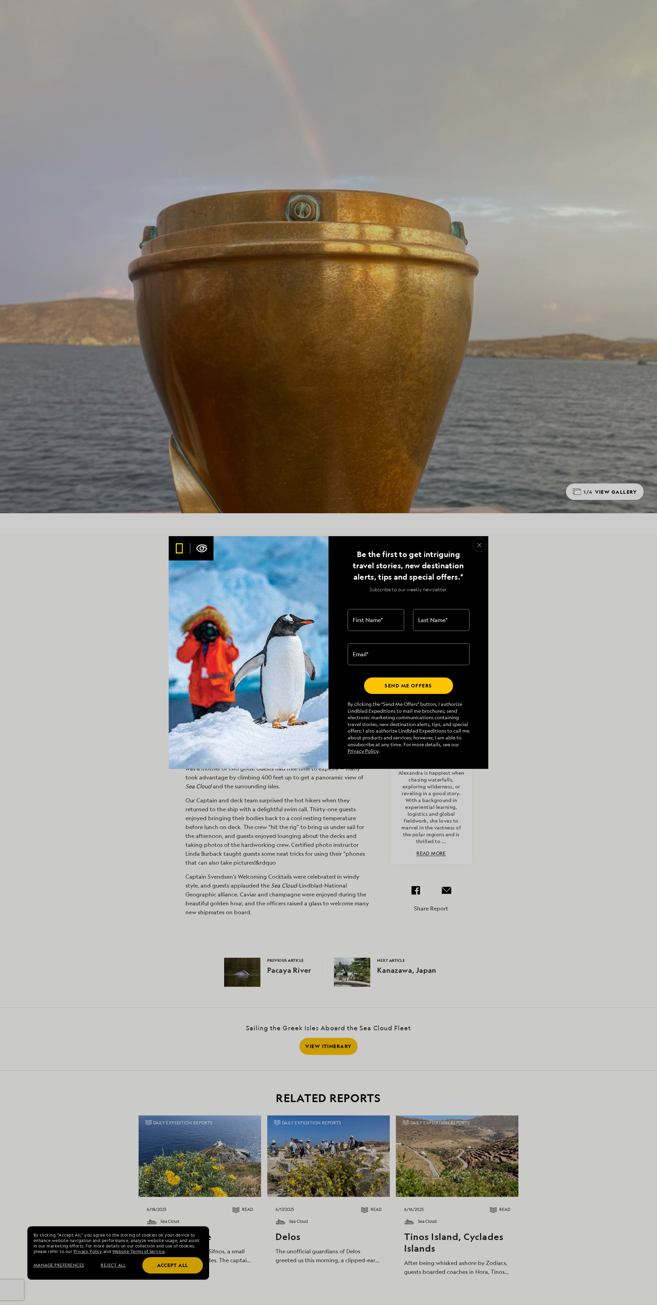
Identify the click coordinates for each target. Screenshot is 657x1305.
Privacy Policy (363, 751)
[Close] (479, 545)
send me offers (408, 685)
